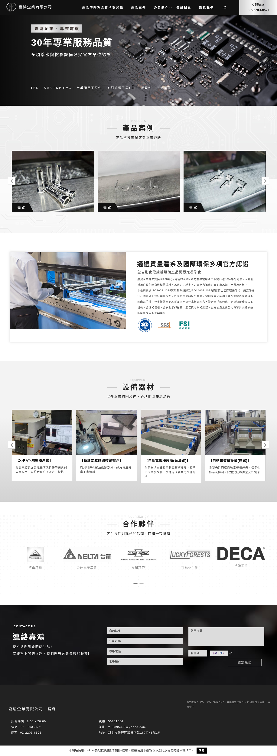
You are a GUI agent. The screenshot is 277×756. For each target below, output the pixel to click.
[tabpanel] (138, 58)
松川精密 (138, 567)
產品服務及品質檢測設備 (103, 7)
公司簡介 (161, 7)
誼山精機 (35, 567)
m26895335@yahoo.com (127, 727)
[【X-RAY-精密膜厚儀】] (42, 432)
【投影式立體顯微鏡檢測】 (101, 460)
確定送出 (245, 662)
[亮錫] (53, 181)
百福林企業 (189, 567)
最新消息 (183, 7)
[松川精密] (138, 554)
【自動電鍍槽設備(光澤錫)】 (167, 461)
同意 (202, 750)
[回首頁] (28, 6)
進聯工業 (241, 565)
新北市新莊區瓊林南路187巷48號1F (134, 732)
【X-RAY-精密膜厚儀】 (34, 460)
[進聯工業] (241, 553)
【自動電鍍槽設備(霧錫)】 (230, 461)
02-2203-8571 (31, 727)
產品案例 (138, 7)
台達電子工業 (87, 567)
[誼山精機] (35, 554)
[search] (226, 8)
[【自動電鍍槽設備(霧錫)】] (235, 432)
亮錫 (21, 208)
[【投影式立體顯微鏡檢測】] (106, 432)
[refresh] (231, 653)
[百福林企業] (190, 554)
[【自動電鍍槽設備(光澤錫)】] (171, 432)
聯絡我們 (206, 7)
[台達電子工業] (87, 554)
